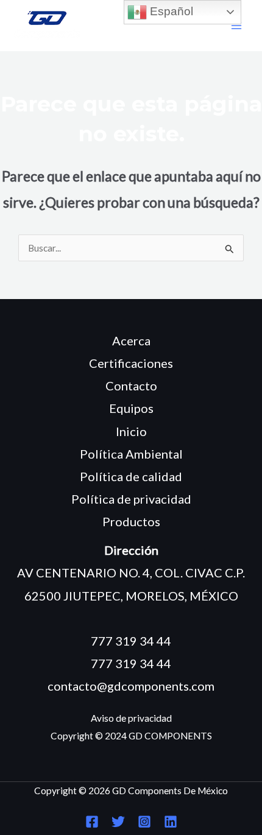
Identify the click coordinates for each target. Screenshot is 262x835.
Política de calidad (131, 476)
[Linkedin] (170, 821)
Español (170, 11)
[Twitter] (118, 821)
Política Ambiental (131, 453)
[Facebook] (92, 821)
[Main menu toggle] (237, 26)
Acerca (131, 340)
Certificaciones (131, 363)
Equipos (131, 408)
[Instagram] (144, 821)
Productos (131, 521)
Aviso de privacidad (131, 718)
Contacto (131, 385)
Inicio (131, 431)
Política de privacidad (131, 498)
